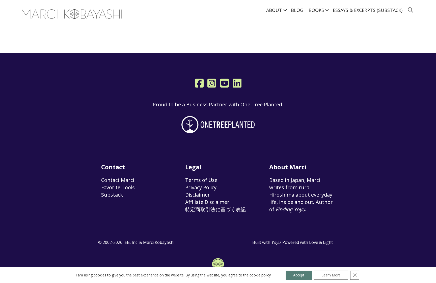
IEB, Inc (130, 242)
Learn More (331, 275)
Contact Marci (117, 180)
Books (316, 10)
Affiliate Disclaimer (207, 202)
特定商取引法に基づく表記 (215, 209)
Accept (298, 275)
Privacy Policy (200, 187)
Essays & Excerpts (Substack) (367, 10)
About (274, 10)
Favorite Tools (118, 187)
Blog (297, 10)
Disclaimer (197, 194)
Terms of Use (201, 180)
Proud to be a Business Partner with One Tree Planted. (218, 104)
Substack (112, 194)
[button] (285, 10)
